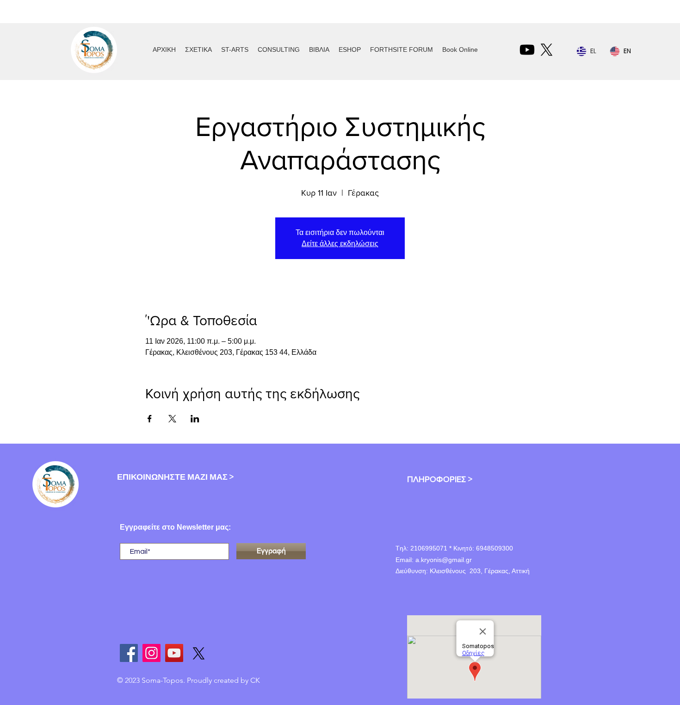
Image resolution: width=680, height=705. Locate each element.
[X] (546, 49)
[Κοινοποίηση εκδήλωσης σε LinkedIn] (195, 418)
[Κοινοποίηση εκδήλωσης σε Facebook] (149, 418)
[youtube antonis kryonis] (174, 653)
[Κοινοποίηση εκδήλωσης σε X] (172, 418)
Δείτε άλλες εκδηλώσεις (340, 243)
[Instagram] (151, 653)
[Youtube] (527, 49)
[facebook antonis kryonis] (129, 653)
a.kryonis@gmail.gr (443, 559)
